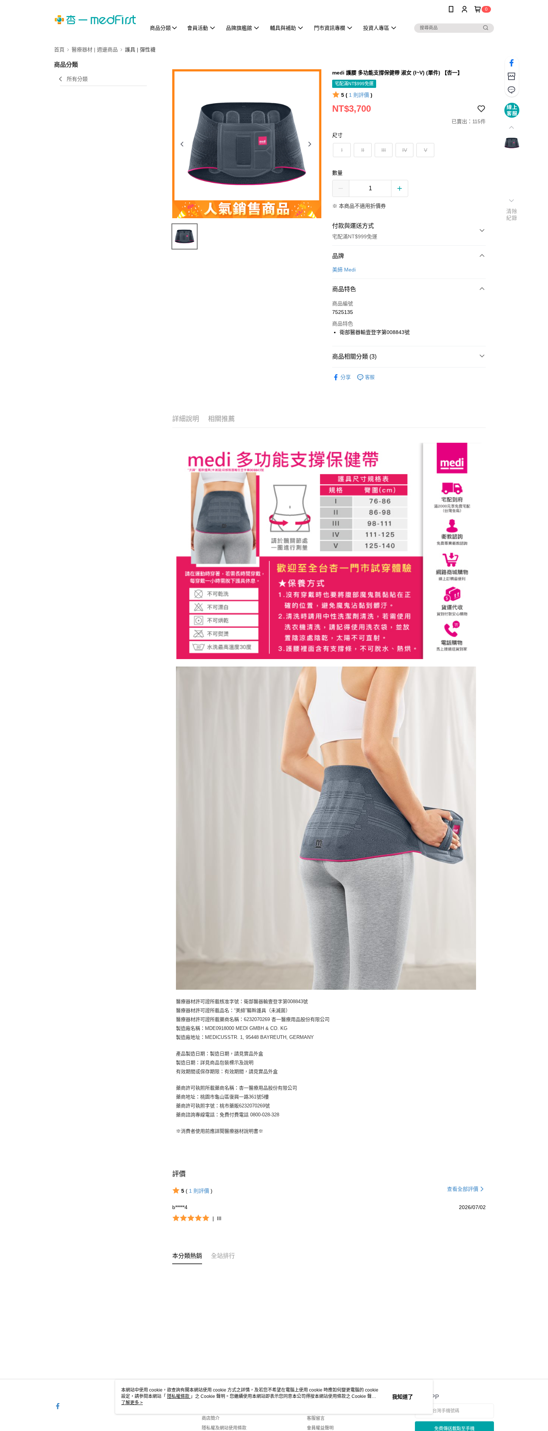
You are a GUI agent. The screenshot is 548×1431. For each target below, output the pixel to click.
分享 (345, 377)
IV (404, 150)
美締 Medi (344, 270)
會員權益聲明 (320, 1428)
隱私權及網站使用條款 (224, 1428)
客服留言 (316, 1418)
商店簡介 (211, 1418)
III (383, 150)
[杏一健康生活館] (95, 19)
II (362, 150)
